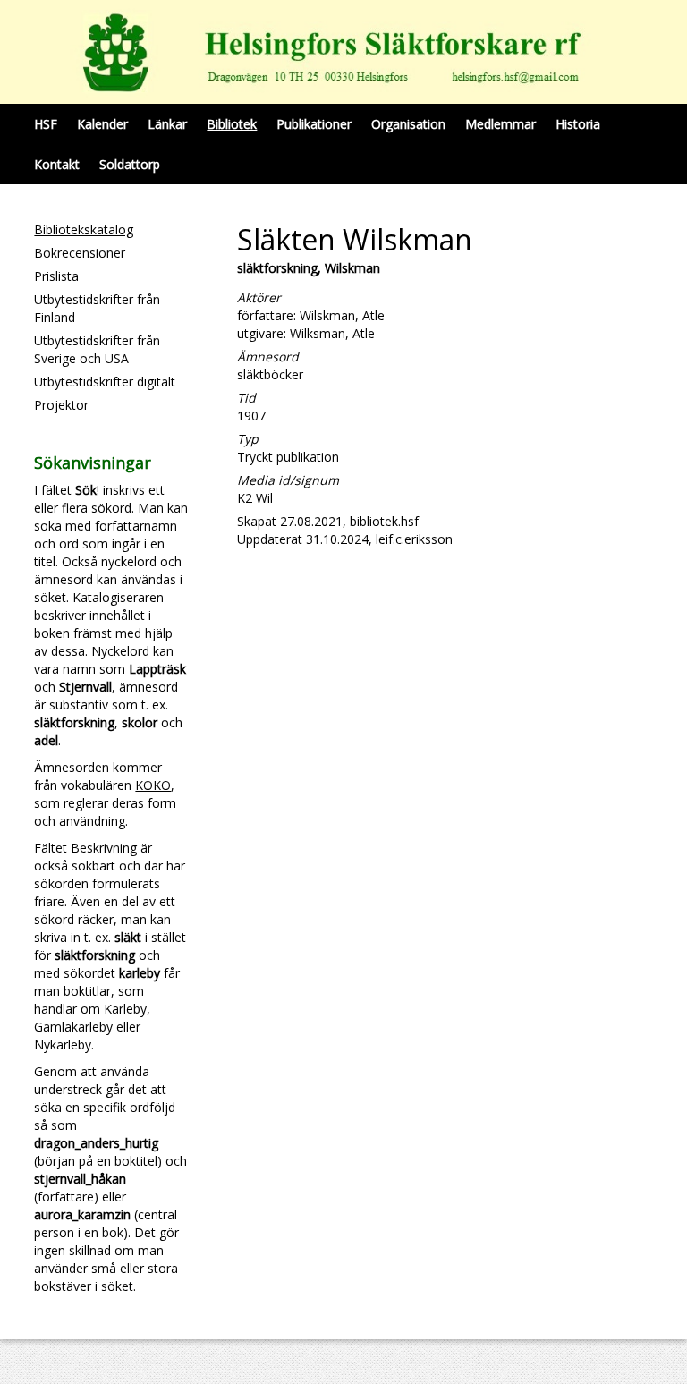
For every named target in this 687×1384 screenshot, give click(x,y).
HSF (45, 123)
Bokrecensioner (79, 252)
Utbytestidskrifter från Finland (97, 308)
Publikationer (314, 123)
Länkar (167, 123)
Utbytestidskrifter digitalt (104, 381)
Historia (578, 123)
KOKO (153, 785)
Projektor (61, 404)
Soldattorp (129, 164)
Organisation (408, 123)
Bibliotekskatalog (83, 229)
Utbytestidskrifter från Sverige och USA (97, 349)
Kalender (102, 123)
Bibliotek (232, 123)
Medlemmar (500, 123)
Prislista (56, 275)
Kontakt (57, 164)
